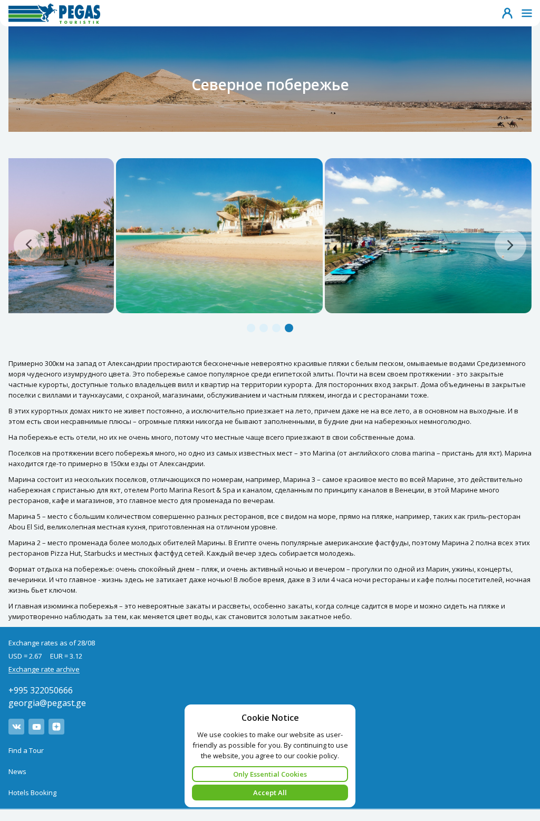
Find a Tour (26, 750)
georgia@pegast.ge (47, 703)
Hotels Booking (32, 792)
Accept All (270, 792)
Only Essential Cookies (270, 774)
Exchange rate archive (44, 669)
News (17, 771)
